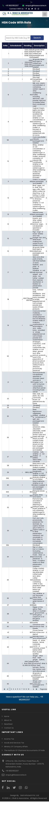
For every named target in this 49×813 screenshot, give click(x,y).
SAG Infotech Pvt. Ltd (29, 795)
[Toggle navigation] (44, 14)
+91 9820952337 (12, 5)
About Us (8, 720)
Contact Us (9, 728)
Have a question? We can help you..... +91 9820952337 (24, 698)
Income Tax (9, 739)
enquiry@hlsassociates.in (36, 5)
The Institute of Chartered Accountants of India (24, 750)
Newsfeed (8, 724)
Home (6, 716)
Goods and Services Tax (14, 743)
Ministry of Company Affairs (16, 746)
